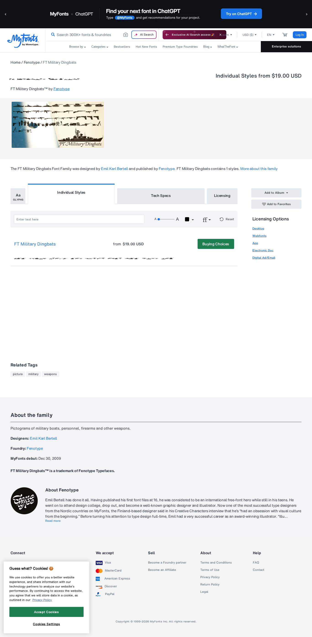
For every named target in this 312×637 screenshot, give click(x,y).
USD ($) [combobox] (248, 35)
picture (18, 374)
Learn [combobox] (225, 35)
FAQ (256, 562)
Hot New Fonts (146, 46)
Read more (53, 521)
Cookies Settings (46, 624)
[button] (5, 14)
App (255, 243)
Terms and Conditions (216, 562)
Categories (98, 46)
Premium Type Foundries (180, 46)
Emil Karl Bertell (114, 168)
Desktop (258, 228)
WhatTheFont (226, 46)
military (33, 374)
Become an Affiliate (162, 570)
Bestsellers (122, 46)
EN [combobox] (269, 35)
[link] (52, 34)
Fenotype (32, 62)
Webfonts (259, 236)
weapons (50, 374)
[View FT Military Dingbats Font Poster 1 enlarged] (58, 125)
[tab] (18, 196)
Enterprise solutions (286, 46)
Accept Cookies (46, 612)
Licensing (222, 195)
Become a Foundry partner (167, 562)
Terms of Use (209, 570)
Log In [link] (300, 35)
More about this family (259, 168)
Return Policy (209, 584)
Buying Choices (215, 244)
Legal (204, 592)
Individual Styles (71, 192)
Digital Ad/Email (263, 258)
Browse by (76, 46)
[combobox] (102, 34)
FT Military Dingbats (35, 244)
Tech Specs (161, 195)
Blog (206, 46)
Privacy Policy (210, 577)
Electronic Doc (262, 250)
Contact (258, 570)
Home (16, 62)
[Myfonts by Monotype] (22, 40)
